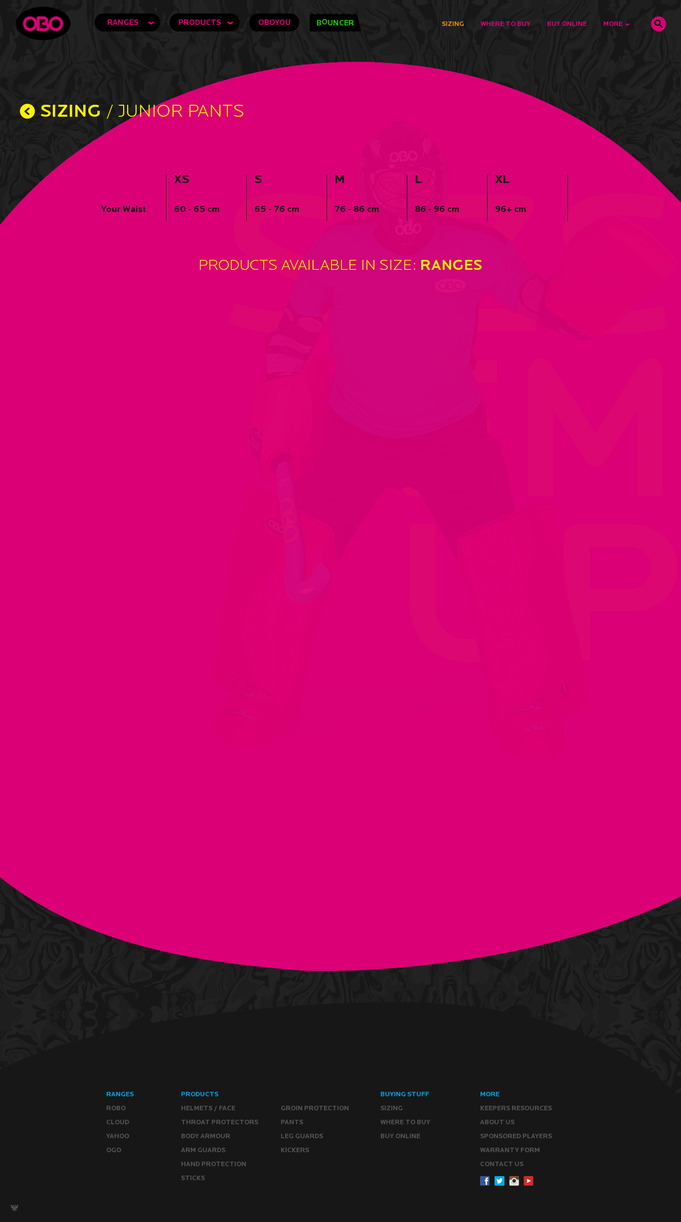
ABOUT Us (497, 1122)
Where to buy (405, 1122)
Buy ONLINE (400, 1136)
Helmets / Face (208, 1108)
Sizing (453, 23)
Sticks (193, 1178)
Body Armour (205, 1136)
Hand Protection (213, 1164)
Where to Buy (505, 23)
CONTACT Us (501, 1164)
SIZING (70, 110)
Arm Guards (203, 1150)
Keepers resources (516, 1108)
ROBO (116, 1108)
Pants (292, 1122)
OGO (113, 1150)
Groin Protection (315, 1108)
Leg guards (302, 1136)
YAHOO (117, 1136)
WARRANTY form (510, 1150)
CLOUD (117, 1122)
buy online (567, 23)
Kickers (295, 1150)
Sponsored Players (516, 1136)
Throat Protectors (219, 1122)
